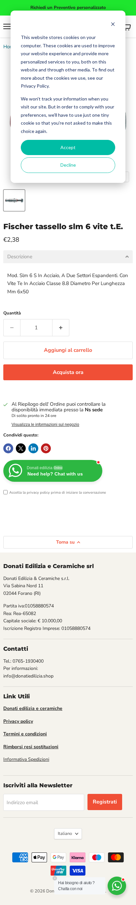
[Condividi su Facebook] (8, 448)
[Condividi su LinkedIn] (33, 448)
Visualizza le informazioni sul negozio (45, 424)
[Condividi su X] (21, 448)
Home (10, 47)
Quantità (12, 313)
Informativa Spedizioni (26, 759)
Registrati (105, 801)
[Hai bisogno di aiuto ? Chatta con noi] (117, 886)
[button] (68, 256)
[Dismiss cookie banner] (113, 25)
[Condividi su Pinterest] (46, 448)
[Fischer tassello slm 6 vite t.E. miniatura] (14, 200)
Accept (68, 147)
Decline (68, 165)
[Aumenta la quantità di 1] (60, 327)
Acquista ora (68, 372)
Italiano (65, 834)
